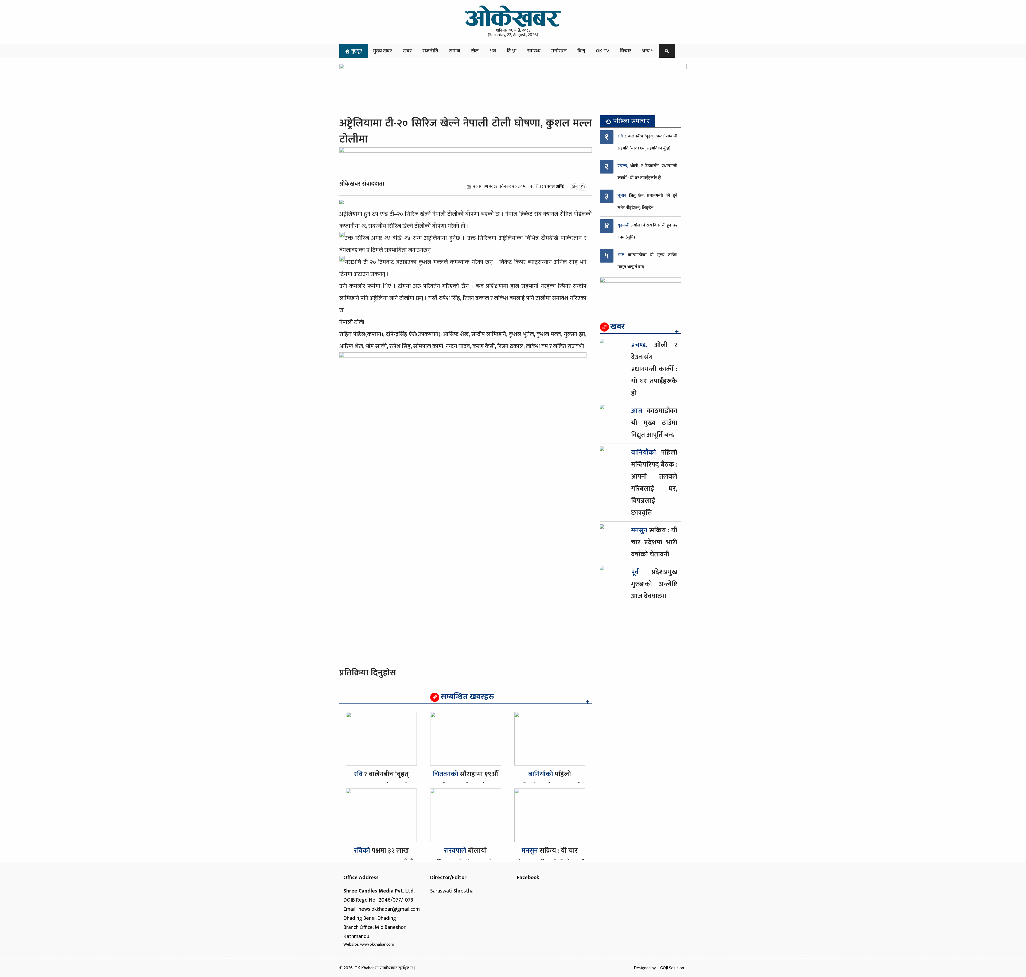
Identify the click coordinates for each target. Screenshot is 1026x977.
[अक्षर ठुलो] (582, 186)
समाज (454, 51)
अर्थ (492, 51)
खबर (407, 51)
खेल (475, 51)
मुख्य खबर (382, 51)
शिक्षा (511, 51)
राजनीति (430, 51)
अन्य (646, 51)
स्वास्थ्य (534, 51)
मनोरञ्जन (559, 51)
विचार (625, 51)
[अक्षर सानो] (574, 186)
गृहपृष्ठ (356, 51)
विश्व (581, 51)
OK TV (602, 51)
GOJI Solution (672, 968)
